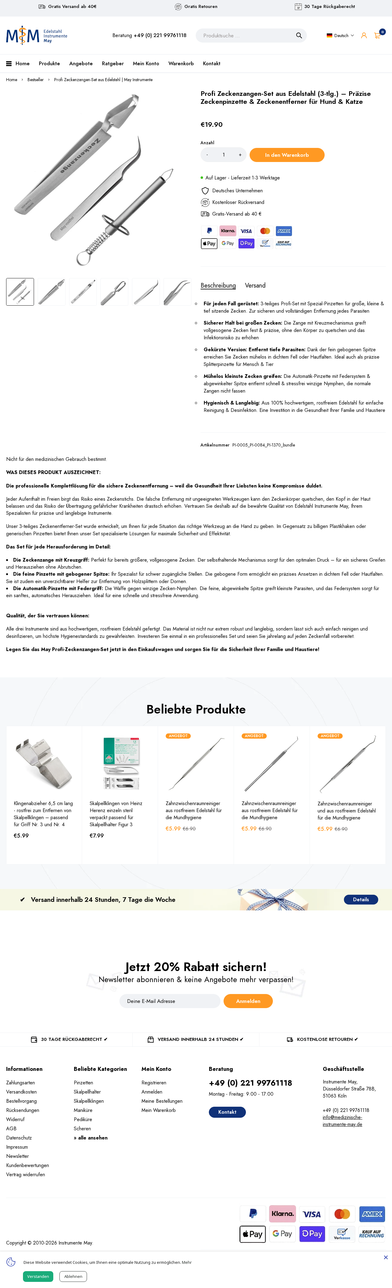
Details (361, 899)
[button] (340, 35)
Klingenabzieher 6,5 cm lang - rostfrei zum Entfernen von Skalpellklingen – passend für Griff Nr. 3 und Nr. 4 (43, 814)
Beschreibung (218, 285)
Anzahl (207, 143)
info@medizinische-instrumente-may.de (342, 1121)
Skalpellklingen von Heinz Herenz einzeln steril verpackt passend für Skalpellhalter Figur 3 (116, 814)
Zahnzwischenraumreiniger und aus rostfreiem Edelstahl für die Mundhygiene (347, 810)
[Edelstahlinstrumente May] (36, 35)
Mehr (187, 1262)
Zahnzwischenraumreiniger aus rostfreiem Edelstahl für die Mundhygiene (194, 810)
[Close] (386, 1257)
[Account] (364, 35)
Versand (255, 285)
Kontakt (227, 1112)
